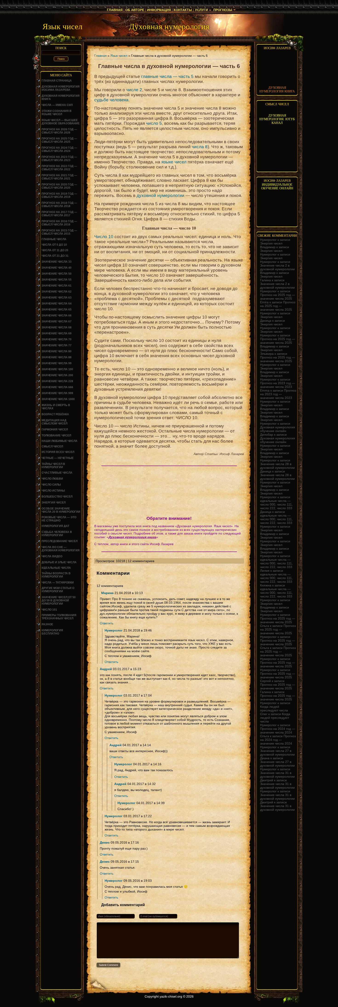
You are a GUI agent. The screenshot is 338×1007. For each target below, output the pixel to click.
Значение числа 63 (57, 297)
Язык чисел (118, 55)
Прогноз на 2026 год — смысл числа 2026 (59, 131)
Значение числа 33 (57, 261)
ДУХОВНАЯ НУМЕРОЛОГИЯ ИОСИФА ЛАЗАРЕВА (61, 88)
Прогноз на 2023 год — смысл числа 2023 (59, 158)
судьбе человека (111, 99)
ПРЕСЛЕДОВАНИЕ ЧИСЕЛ (59, 541)
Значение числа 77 (57, 345)
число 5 (154, 123)
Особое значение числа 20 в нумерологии (61, 510)
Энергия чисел (54, 502)
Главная (115, 10)
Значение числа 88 (57, 357)
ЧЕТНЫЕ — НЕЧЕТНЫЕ (58, 458)
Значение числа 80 (57, 351)
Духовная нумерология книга (132, 537)
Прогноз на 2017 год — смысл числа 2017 (59, 214)
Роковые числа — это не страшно (59, 519)
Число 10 (103, 236)
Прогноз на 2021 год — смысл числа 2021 (59, 177)
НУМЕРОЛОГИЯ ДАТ (55, 526)
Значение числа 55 (57, 279)
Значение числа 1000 (58, 399)
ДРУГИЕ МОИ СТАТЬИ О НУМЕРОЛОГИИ (58, 589)
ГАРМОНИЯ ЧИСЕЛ (55, 429)
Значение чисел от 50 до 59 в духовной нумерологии (59, 600)
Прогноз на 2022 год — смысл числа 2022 (59, 168)
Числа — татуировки (58, 582)
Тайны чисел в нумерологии (53, 465)
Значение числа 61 (57, 285)
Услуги (201, 10)
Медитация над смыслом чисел (54, 422)
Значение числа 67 (57, 321)
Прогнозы (222, 10)
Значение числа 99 (57, 363)
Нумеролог (114, 630)
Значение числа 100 (57, 369)
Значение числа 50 (57, 273)
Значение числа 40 (57, 267)
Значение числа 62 (57, 291)
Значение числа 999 (57, 393)
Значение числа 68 (57, 327)
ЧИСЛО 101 (49, 609)
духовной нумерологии (160, 195)
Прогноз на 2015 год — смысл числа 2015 (59, 232)
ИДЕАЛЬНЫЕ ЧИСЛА (56, 567)
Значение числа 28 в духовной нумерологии (277, 465)
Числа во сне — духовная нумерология (61, 549)
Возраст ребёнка (55, 414)
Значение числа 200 (57, 375)
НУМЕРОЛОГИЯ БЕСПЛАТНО (52, 632)
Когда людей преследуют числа (274, 708)
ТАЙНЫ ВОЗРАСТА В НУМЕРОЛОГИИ (56, 575)
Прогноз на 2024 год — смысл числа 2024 (59, 149)
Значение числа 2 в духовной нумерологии (277, 267)
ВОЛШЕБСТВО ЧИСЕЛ (57, 496)
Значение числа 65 (57, 309)
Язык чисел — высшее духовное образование (61, 122)
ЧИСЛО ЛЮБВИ (52, 478)
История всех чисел (58, 452)
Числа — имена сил (57, 105)
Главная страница (57, 80)
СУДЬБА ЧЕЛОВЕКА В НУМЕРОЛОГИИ (57, 533)
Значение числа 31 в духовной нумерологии (277, 774)
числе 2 (134, 89)
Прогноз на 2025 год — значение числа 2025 (277, 296)
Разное (47, 624)
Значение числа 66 (57, 315)
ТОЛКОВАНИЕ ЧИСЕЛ (56, 435)
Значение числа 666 (57, 387)
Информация (159, 10)
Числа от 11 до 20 (55, 250)
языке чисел (173, 161)
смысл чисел (52, 446)
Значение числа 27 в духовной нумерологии (277, 752)
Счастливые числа (57, 472)
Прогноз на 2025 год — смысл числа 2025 (59, 140)
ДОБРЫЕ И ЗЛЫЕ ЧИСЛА (59, 562)
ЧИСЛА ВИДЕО (52, 556)
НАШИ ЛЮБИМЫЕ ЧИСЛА (59, 441)
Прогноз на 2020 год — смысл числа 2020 (59, 186)
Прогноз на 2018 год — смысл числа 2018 (59, 204)
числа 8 (200, 146)
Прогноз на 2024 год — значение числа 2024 (277, 730)
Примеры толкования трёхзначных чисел (59, 617)
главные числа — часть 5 (167, 76)
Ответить (106, 623)
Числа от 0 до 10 (54, 244)
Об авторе (134, 10)
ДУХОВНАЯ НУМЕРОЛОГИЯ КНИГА (277, 89)
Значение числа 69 (57, 333)
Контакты (183, 10)
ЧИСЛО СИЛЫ (51, 484)
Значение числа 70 (57, 339)
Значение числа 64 (57, 303)
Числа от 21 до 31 (55, 255)
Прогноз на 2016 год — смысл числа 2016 (59, 223)
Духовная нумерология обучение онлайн (277, 429)
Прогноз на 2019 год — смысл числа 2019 (59, 195)
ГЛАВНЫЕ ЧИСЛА (54, 239)
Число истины (53, 490)
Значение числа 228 (57, 381)
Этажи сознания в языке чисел (57, 112)
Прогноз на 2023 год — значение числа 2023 (277, 385)
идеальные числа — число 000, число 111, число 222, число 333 (276, 504)
